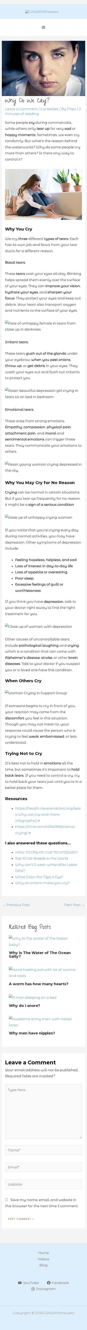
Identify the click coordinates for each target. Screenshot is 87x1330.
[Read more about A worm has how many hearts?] (43, 972)
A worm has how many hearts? (38, 984)
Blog (43, 1265)
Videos (43, 1259)
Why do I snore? (24, 1005)
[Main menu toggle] (43, 27)
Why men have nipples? (32, 1033)
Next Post (74, 905)
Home (43, 1253)
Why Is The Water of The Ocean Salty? (40, 954)
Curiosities (49, 109)
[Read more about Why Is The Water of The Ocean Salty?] (43, 941)
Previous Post (16, 905)
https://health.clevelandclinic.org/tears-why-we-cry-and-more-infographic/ (48, 814)
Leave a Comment (21, 109)
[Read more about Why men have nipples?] (43, 1022)
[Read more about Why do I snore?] (32, 997)
